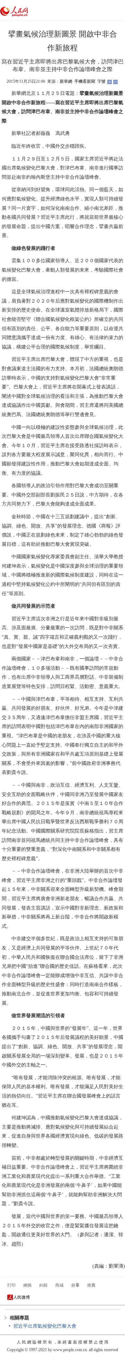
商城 (59, 1285)
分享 (75, 1285)
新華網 (66, 81)
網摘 (27, 1285)
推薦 (91, 1285)
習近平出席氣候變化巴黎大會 (44, 1326)
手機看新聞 (84, 81)
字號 (101, 81)
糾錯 (43, 1285)
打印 (11, 1285)
